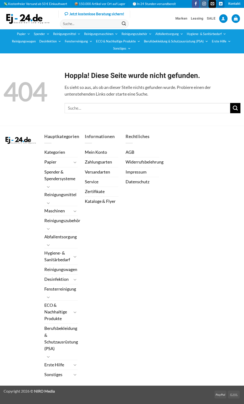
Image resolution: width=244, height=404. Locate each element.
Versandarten (97, 171)
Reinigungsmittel (64, 34)
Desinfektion (48, 41)
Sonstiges (119, 48)
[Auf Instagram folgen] (204, 4)
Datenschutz (137, 181)
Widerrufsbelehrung (144, 161)
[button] (223, 18)
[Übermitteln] (123, 23)
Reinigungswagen (24, 41)
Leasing (197, 18)
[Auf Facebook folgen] (195, 4)
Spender (39, 34)
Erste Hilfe (219, 41)
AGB (130, 152)
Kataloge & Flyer (100, 201)
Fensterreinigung (76, 41)
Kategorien (54, 152)
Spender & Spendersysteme (59, 175)
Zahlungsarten (98, 161)
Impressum (136, 171)
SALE (211, 18)
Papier (21, 34)
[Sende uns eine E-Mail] (212, 4)
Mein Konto (96, 152)
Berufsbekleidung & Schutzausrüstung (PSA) (174, 41)
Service (91, 181)
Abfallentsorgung (167, 34)
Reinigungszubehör (134, 34)
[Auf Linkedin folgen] (220, 4)
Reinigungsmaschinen (98, 34)
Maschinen (54, 210)
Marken (181, 18)
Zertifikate (95, 191)
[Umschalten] (75, 162)
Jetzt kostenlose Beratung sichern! (96, 14)
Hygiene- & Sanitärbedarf (204, 34)
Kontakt (234, 3)
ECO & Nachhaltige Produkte (116, 41)
